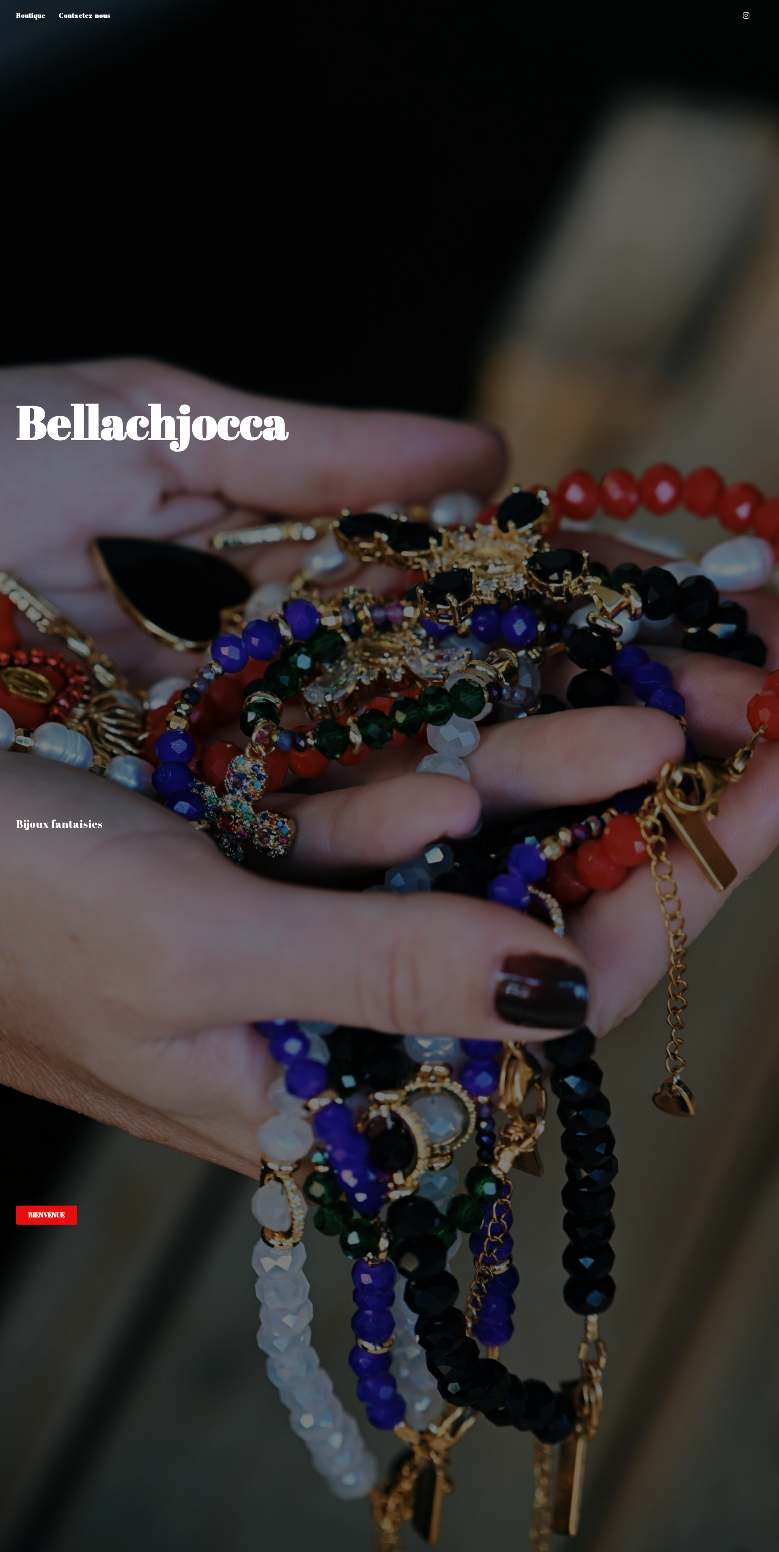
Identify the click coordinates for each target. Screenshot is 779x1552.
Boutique (30, 15)
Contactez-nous (84, 15)
